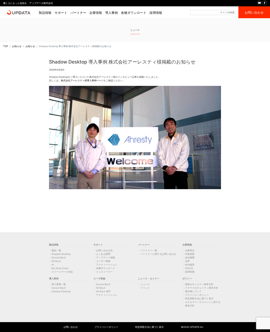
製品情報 (45, 12)
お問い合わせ (70, 326)
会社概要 (189, 257)
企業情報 (95, 12)
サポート (61, 12)
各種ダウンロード (133, 12)
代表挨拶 (189, 253)
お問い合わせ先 (104, 250)
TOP (5, 46)
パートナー (78, 12)
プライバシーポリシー (197, 294)
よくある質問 (103, 253)
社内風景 (189, 264)
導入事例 (111, 12)
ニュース (145, 284)
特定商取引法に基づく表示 (199, 298)
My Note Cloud (60, 268)
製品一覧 (56, 250)
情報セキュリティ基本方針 (199, 284)
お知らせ (17, 46)
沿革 (187, 261)
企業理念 (189, 250)
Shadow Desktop (61, 253)
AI (53, 264)
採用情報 (155, 12)
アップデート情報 (105, 257)
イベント (145, 287)
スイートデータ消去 (62, 271)
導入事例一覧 (59, 284)
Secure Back (59, 257)
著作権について (193, 291)
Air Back (56, 261)
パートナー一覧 (149, 250)
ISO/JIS (189, 268)
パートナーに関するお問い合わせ (158, 253)
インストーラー (104, 271)
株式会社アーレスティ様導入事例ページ (82, 80)
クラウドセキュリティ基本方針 (201, 287)
